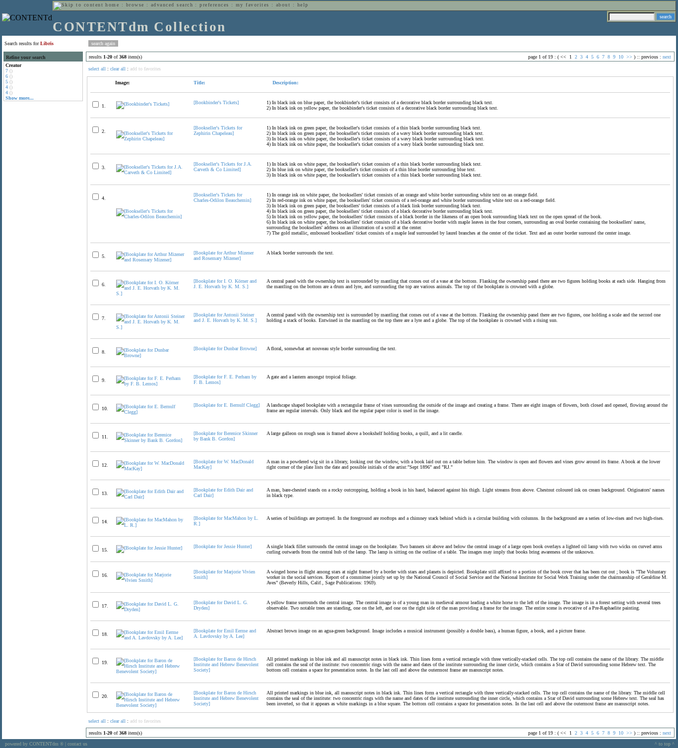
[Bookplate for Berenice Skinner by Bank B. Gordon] (226, 436)
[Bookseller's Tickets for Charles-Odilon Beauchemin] (222, 197)
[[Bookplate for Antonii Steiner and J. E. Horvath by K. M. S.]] (150, 327)
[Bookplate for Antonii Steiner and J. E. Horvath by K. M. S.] (225, 317)
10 (620, 57)
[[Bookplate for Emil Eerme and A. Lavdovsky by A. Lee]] (150, 637)
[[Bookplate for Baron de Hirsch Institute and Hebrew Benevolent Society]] (150, 671)
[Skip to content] (78, 4)
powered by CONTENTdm (34, 744)
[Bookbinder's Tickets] (216, 102)
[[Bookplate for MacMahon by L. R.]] (150, 525)
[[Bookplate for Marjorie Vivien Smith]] (150, 580)
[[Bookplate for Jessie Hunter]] (149, 548)
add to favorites (145, 68)
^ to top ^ (665, 744)
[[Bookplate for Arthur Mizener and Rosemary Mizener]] (150, 259)
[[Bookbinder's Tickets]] (142, 104)
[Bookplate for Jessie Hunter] (223, 546)
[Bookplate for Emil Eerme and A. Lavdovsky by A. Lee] (225, 633)
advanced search (172, 4)
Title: (199, 82)
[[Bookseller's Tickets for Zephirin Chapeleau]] (150, 138)
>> (629, 57)
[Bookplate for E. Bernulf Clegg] (227, 405)
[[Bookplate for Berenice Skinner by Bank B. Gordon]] (150, 440)
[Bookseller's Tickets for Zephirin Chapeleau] (218, 130)
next (667, 57)
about (283, 4)
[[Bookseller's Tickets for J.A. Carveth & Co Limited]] (150, 172)
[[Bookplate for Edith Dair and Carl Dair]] (150, 496)
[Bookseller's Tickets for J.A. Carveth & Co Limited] (223, 166)
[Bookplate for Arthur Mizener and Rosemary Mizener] (224, 255)
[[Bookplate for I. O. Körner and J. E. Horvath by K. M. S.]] (150, 293)
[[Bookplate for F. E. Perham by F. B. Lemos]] (150, 383)
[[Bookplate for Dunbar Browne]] (150, 355)
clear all (118, 68)
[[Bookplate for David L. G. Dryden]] (150, 609)
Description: (284, 82)
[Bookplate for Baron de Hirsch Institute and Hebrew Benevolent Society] (226, 664)
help (303, 4)
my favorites (253, 4)
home (112, 4)
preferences (214, 4)
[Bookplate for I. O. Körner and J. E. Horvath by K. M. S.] (225, 283)
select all (97, 68)
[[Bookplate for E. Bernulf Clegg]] (150, 412)
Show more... (19, 98)
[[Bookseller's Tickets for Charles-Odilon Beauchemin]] (150, 216)
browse (135, 4)
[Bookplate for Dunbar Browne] (225, 348)
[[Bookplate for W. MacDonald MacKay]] (150, 468)
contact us (77, 744)
